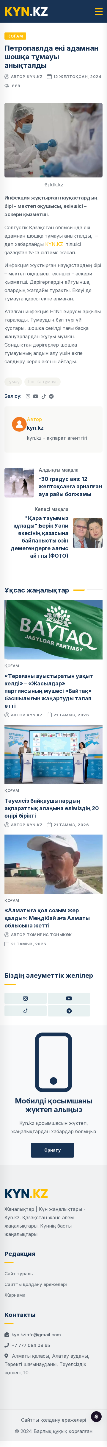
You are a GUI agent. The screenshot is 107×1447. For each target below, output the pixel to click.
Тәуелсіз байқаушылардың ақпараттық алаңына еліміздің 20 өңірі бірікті (51, 808)
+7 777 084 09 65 (31, 1345)
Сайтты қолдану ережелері (35, 1284)
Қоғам (15, 36)
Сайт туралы (19, 1273)
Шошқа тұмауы (42, 381)
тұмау (13, 381)
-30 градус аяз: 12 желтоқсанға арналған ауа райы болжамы (70, 486)
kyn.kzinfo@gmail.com (36, 1334)
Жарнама (15, 1295)
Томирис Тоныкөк (49, 934)
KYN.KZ (54, 244)
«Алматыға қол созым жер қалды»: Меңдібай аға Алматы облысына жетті (47, 917)
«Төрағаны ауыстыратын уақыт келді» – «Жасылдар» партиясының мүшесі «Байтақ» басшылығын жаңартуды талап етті (48, 691)
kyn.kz (35, 76)
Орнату (52, 1150)
